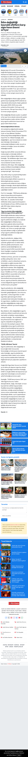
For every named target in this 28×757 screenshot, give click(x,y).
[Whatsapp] (22, 617)
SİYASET (23, 6)
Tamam (19, 755)
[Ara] (23, 2)
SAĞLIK (11, 646)
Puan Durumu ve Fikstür (6, 633)
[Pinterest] (11, 617)
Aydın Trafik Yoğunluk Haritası (20, 627)
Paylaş (4, 66)
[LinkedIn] (17, 617)
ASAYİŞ (3, 6)
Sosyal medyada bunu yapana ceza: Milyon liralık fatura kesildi (6, 469)
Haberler (3, 19)
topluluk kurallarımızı (15, 524)
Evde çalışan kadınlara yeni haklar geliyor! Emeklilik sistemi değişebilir (20, 469)
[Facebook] (6, 617)
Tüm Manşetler (19, 632)
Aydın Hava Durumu (21, 622)
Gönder (4, 520)
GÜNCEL (17, 6)
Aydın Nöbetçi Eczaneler (5, 622)
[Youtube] (19, 617)
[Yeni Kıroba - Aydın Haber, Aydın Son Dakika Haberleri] (6, 2)
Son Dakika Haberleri (7, 637)
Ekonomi (10, 19)
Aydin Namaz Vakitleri (8, 627)
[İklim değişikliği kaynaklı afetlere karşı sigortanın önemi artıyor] (14, 56)
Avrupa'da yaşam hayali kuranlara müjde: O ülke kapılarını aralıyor (6, 483)
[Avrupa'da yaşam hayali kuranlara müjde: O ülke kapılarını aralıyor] (7, 477)
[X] (9, 617)
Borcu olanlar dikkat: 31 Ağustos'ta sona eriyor (20, 482)
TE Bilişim (9, 663)
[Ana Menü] (25, 2)
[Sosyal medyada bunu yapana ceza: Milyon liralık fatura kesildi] (7, 462)
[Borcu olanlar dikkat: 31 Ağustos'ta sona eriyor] (21, 477)
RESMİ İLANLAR (18, 646)
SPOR (6, 646)
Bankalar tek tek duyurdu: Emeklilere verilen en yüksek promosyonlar (21, 496)
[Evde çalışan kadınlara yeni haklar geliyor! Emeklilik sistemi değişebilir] (21, 462)
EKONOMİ (10, 6)
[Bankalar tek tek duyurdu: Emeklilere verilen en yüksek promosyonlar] (21, 490)
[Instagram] (14, 617)
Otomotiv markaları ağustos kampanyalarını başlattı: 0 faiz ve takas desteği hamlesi (6, 496)
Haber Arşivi (19, 637)
